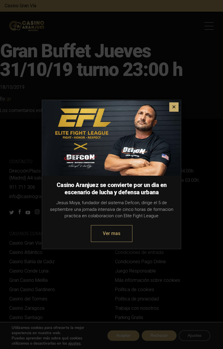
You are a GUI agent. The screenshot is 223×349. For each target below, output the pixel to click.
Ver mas (112, 233)
